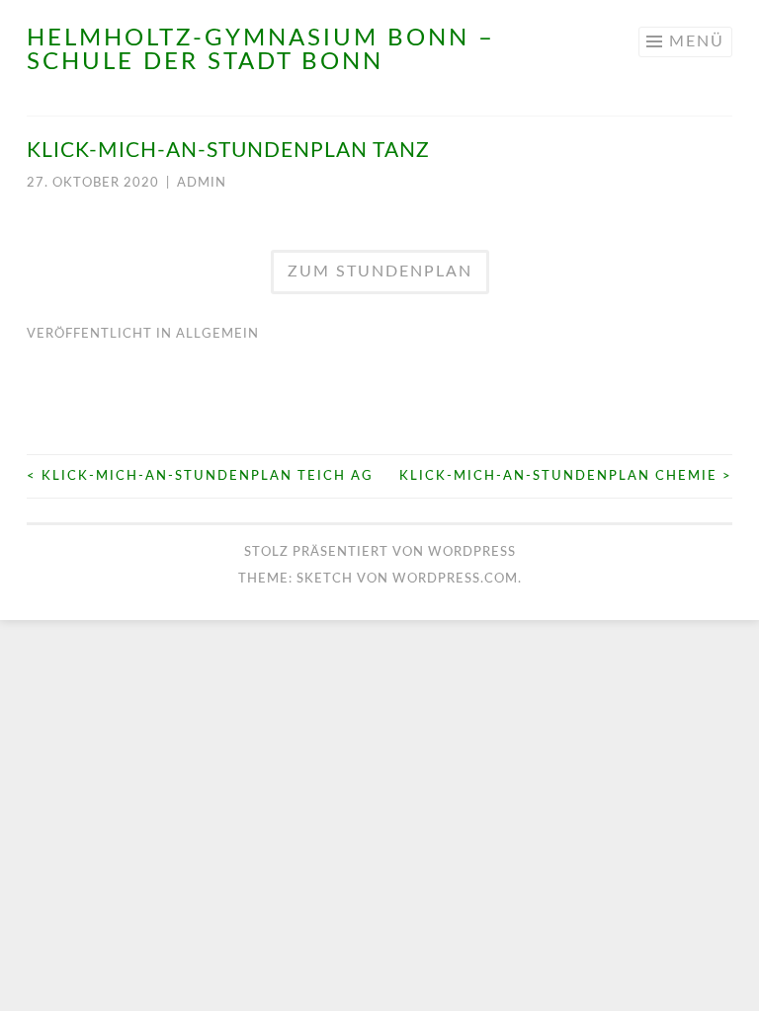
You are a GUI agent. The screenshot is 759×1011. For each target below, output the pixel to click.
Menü (696, 41)
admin (201, 183)
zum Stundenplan (380, 271)
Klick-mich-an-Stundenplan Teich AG (200, 476)
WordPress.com (455, 579)
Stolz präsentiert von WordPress (380, 552)
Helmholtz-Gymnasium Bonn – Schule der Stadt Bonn (261, 50)
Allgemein (217, 334)
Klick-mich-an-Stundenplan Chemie (565, 476)
